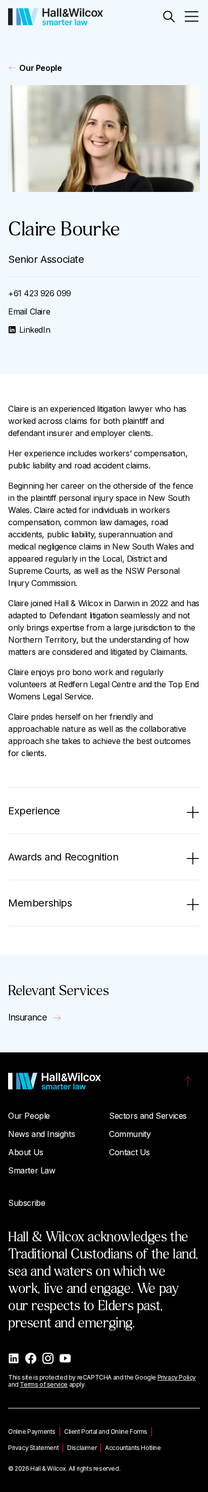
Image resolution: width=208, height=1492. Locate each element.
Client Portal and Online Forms (105, 1431)
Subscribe (26, 1203)
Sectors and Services (148, 1116)
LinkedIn (34, 330)
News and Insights (41, 1134)
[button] (169, 16)
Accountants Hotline (133, 1447)
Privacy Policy (177, 1377)
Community (129, 1134)
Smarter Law (32, 1170)
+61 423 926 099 (39, 293)
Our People (40, 68)
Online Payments (32, 1431)
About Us (25, 1152)
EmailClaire (29, 311)
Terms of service (44, 1384)
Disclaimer (81, 1447)
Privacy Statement (33, 1447)
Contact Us (129, 1152)
